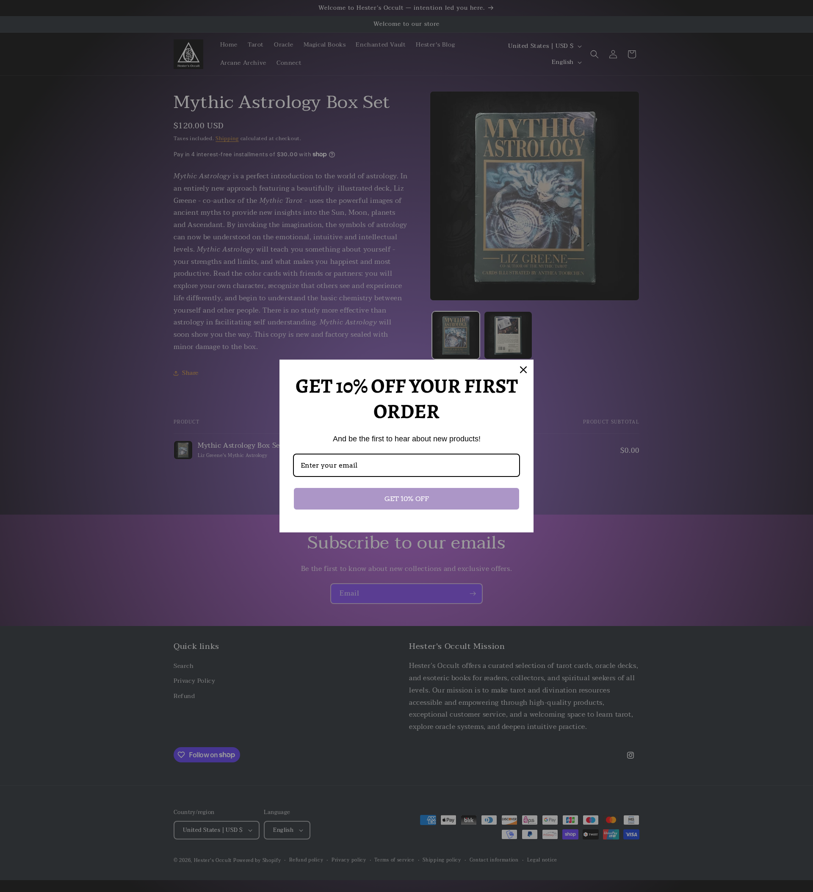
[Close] (523, 370)
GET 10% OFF (406, 499)
